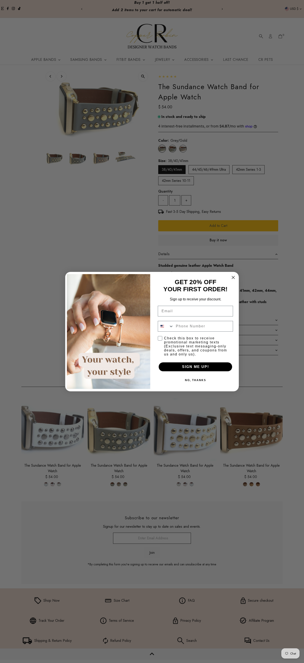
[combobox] (166, 326)
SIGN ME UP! (195, 367)
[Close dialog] (233, 277)
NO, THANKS (195, 380)
